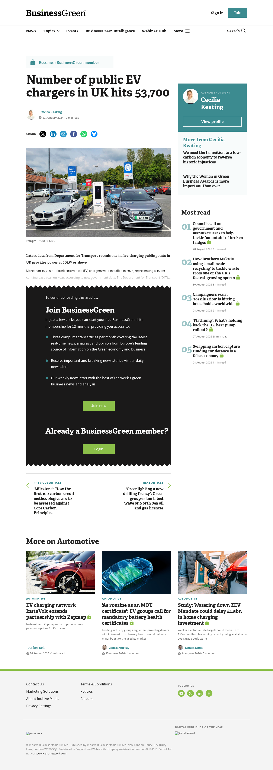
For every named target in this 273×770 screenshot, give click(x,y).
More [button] (178, 31)
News (31, 31)
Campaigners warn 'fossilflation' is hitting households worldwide (214, 299)
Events (72, 31)
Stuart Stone (194, 648)
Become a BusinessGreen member (69, 62)
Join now (98, 405)
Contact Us (35, 684)
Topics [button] (50, 31)
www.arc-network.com (52, 753)
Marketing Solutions (42, 691)
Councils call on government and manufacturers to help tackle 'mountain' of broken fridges (218, 233)
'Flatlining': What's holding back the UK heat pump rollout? (217, 325)
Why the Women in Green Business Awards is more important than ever (206, 181)
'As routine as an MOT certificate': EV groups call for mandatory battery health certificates (136, 614)
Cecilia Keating (51, 112)
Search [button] (233, 31)
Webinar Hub (154, 31)
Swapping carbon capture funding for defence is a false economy (216, 351)
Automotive (36, 598)
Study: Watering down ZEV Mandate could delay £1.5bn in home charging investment (210, 614)
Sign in (217, 13)
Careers (86, 698)
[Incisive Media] (34, 733)
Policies (86, 691)
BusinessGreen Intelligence (110, 31)
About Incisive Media (42, 698)
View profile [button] (212, 121)
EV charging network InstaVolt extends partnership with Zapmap (56, 611)
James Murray (119, 648)
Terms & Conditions (96, 684)
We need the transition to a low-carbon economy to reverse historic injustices (212, 157)
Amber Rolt (36, 648)
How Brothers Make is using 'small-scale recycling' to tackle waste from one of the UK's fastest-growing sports (216, 268)
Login (98, 449)
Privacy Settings (39, 706)
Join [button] (237, 12)
